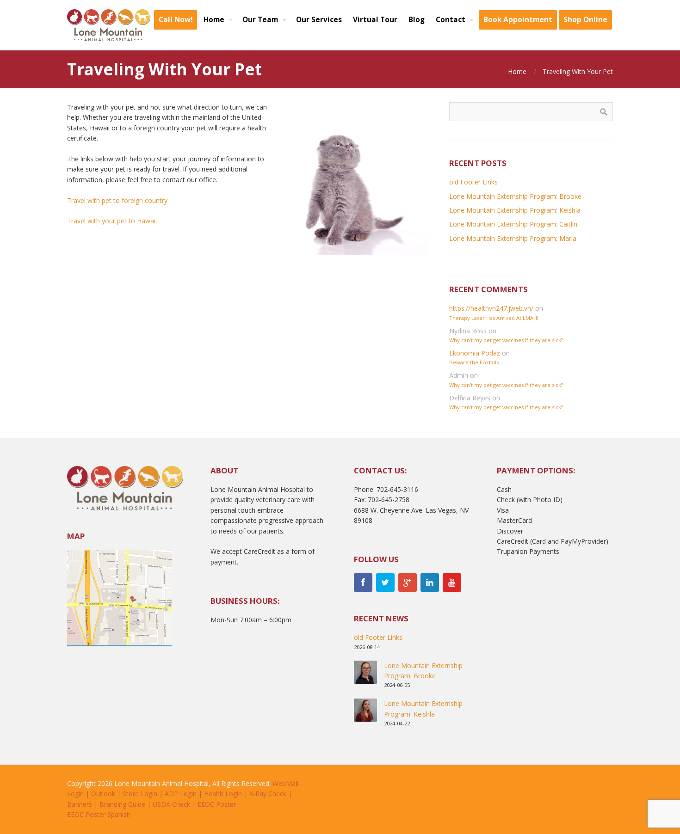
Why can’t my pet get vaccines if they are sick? (506, 340)
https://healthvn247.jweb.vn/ (491, 308)
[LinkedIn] (429, 582)
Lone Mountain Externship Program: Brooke (515, 196)
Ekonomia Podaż (474, 353)
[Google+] (407, 582)
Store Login (140, 793)
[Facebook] (363, 582)
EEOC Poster (217, 804)
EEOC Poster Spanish (98, 814)
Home (517, 71)
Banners (79, 804)
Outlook (103, 793)
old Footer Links (473, 182)
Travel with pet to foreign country (117, 200)
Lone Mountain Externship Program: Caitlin (513, 224)
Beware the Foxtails (474, 362)
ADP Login (181, 793)
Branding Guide (122, 804)
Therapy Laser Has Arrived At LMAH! (493, 317)
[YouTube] (452, 582)
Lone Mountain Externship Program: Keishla (515, 210)
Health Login (223, 793)
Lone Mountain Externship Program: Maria (512, 238)
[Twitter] (385, 582)
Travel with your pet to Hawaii (112, 220)
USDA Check (171, 804)
